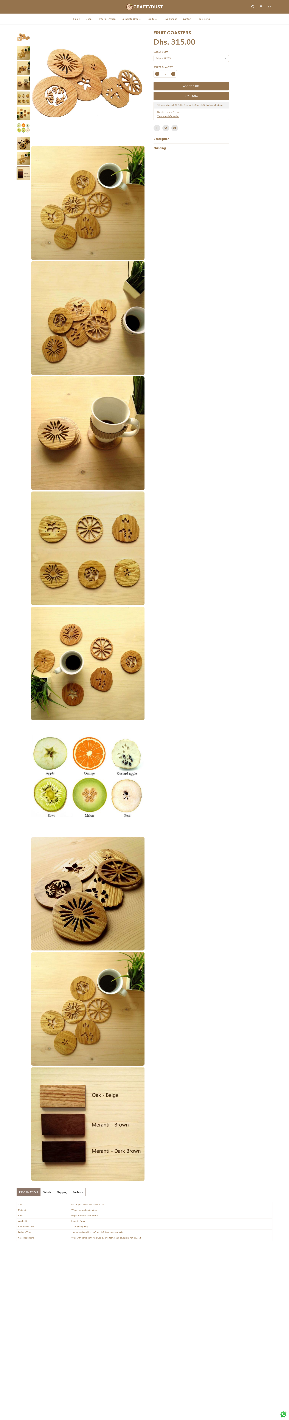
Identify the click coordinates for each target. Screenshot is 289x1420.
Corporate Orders (131, 19)
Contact (187, 19)
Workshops (171, 19)
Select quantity (163, 67)
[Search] (253, 6)
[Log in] (261, 6)
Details (47, 1192)
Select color (161, 51)
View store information (168, 116)
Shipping (62, 1192)
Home (76, 19)
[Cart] (269, 6)
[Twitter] (165, 128)
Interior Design (107, 19)
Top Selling (203, 19)
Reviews (78, 1192)
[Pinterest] (174, 128)
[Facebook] (157, 128)
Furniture (152, 19)
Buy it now (191, 96)
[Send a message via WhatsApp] (283, 1414)
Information (28, 1192)
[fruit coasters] (87, 88)
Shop (89, 19)
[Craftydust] (144, 7)
